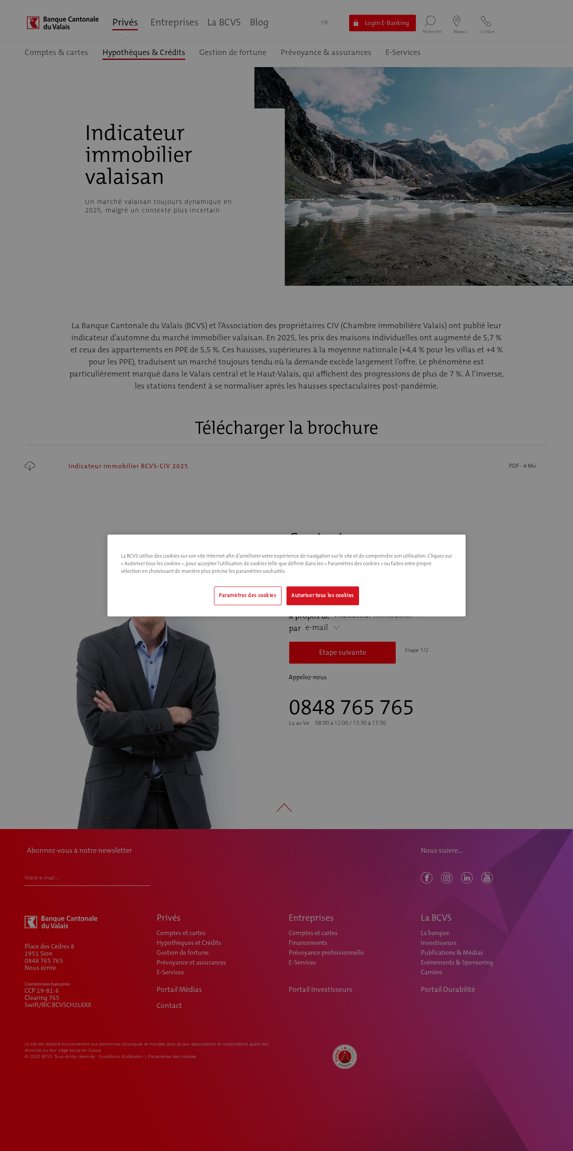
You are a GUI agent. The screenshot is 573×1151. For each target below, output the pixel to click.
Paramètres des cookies (248, 595)
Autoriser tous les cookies (322, 595)
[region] (286, 575)
